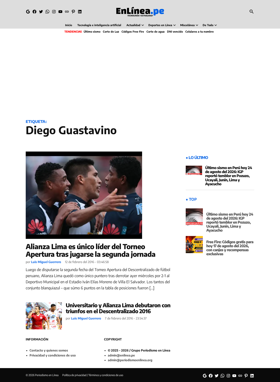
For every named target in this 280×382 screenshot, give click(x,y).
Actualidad (133, 25)
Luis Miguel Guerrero (46, 262)
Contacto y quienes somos (49, 350)
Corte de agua (155, 31)
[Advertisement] (140, 75)
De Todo (208, 25)
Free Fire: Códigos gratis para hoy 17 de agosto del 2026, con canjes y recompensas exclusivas (229, 247)
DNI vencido (175, 31)
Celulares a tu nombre (199, 31)
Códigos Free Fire (133, 31)
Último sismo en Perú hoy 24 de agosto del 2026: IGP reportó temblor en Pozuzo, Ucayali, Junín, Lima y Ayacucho (228, 175)
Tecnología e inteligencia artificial (99, 25)
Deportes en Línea (160, 25)
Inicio (68, 25)
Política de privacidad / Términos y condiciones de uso (92, 375)
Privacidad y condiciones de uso (53, 355)
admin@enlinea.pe (121, 355)
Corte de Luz (111, 31)
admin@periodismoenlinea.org (130, 360)
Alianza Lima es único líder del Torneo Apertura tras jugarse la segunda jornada (90, 250)
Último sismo (92, 31)
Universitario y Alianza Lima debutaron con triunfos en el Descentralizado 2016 (118, 308)
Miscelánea (187, 25)
